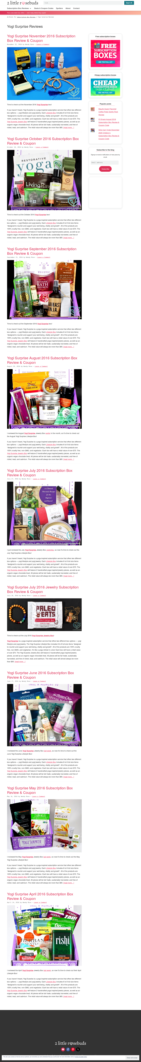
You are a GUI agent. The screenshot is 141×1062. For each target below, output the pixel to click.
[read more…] (68, 127)
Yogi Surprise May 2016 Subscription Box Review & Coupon (40, 790)
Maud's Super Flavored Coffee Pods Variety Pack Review (108, 112)
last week (47, 750)
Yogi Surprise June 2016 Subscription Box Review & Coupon (40, 675)
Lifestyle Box (51, 112)
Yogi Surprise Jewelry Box (17, 121)
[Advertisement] (105, 193)
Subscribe (105, 169)
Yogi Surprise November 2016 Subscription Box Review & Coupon (41, 38)
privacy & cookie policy (81, 1056)
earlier (48, 433)
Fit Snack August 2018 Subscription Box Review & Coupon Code (109, 122)
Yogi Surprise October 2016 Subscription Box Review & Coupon (43, 141)
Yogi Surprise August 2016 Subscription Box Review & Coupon (42, 360)
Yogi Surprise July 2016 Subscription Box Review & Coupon (40, 472)
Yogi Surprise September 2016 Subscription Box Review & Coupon (41, 251)
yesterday (50, 550)
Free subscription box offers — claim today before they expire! (26, 13)
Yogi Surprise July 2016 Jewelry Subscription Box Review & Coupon (43, 589)
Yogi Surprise (42, 104)
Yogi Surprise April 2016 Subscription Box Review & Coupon (40, 896)
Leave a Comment (42, 44)
